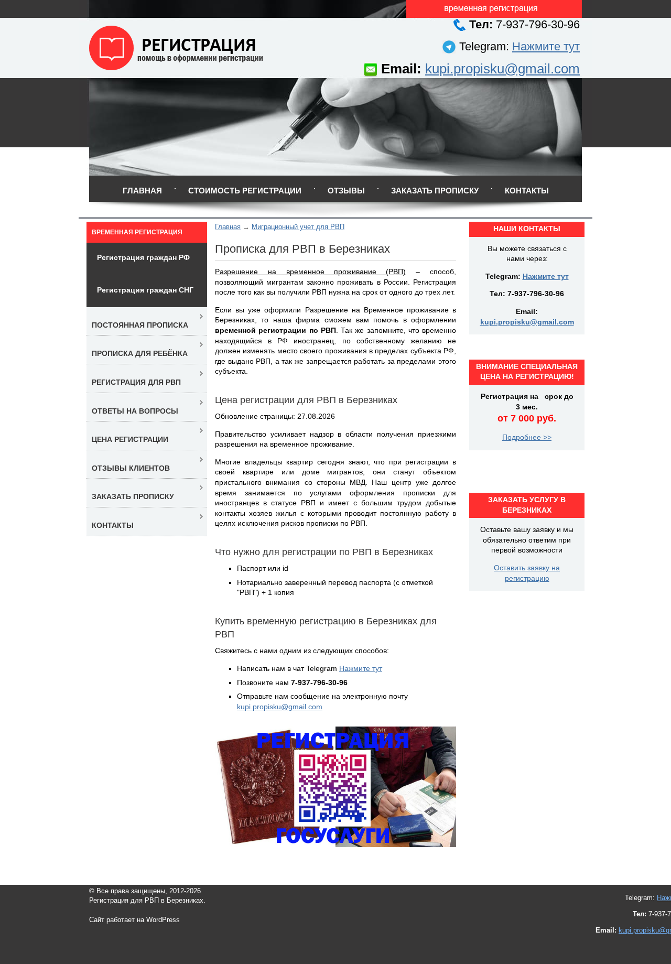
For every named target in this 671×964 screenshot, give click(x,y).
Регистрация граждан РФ (143, 257)
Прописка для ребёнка (140, 353)
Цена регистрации (130, 439)
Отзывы (346, 190)
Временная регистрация (137, 232)
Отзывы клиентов (131, 468)
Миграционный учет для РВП (298, 227)
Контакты (527, 190)
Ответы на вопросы (135, 411)
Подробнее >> (526, 437)
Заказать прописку (435, 190)
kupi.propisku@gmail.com (502, 69)
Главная (142, 190)
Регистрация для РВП (136, 382)
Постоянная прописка (140, 325)
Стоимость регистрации (244, 190)
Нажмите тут (546, 46)
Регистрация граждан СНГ (145, 290)
